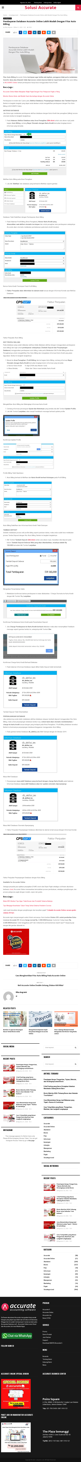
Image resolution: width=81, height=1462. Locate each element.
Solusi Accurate (40, 7)
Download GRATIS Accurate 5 (52, 1343)
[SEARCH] (75, 1047)
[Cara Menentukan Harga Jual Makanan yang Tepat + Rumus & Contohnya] (9, 1105)
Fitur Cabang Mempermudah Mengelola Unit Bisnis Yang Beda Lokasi (65, 1031)
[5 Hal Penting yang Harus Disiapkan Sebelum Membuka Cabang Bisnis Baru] (9, 1080)
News (44, 1365)
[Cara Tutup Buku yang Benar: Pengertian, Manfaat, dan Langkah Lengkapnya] (9, 1118)
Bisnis (46, 1133)
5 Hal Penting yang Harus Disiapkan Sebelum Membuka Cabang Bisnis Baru (26, 1079)
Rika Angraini (9, 27)
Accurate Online (49, 1127)
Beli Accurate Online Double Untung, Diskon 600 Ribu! (40, 985)
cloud (11, 889)
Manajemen (48, 1148)
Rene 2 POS (47, 1318)
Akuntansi (47, 1130)
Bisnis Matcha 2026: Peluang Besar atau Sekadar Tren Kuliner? (26, 1092)
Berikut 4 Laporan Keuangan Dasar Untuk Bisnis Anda (13, 1030)
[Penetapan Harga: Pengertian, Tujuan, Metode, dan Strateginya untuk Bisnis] (9, 1067)
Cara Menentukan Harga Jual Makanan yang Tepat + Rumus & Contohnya (26, 1104)
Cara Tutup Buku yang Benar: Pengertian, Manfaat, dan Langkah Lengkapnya (26, 1117)
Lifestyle (46, 1145)
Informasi (47, 1139)
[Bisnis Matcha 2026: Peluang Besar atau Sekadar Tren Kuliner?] (9, 1093)
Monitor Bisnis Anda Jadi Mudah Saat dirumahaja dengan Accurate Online (28, 96)
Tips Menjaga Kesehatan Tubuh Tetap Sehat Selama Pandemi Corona (27, 906)
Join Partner (47, 1337)
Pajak (45, 1154)
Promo (45, 1331)
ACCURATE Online (11, 83)
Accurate (47, 1123)
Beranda (45, 1356)
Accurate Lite (47, 1315)
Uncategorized (7, 18)
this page (31, 1140)
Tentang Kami (38, 2)
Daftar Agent (57, 2)
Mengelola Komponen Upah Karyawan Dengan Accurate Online (38, 1031)
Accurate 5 (46, 1309)
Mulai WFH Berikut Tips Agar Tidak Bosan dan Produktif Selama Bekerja (27, 901)
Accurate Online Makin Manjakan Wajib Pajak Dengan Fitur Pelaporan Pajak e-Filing (31, 92)
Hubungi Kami (48, 2)
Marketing (47, 1151)
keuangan (47, 1142)
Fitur (45, 1136)
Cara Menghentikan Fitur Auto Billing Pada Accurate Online (40, 975)
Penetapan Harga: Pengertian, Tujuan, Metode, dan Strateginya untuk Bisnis (26, 1066)
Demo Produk (47, 1334)
